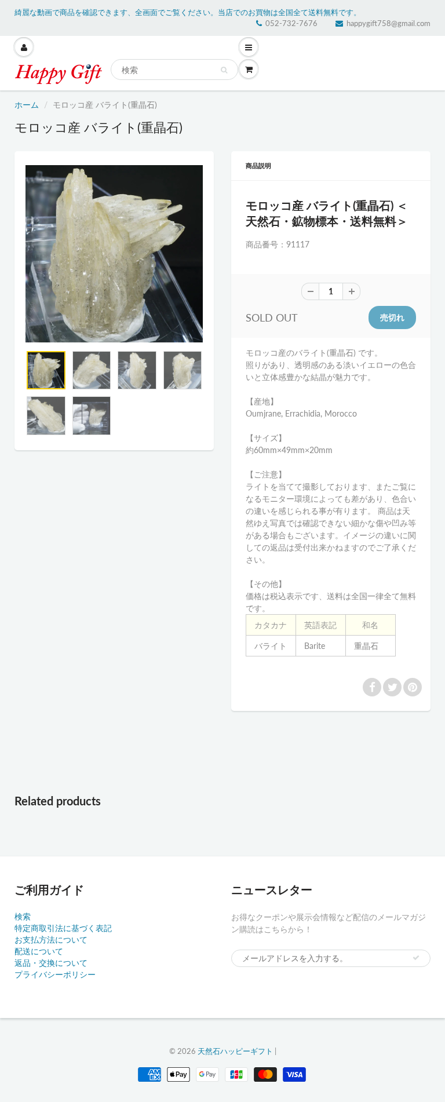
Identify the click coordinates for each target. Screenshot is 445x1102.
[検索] (224, 70)
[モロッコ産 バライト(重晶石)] (114, 253)
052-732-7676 (291, 23)
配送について (38, 951)
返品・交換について (50, 963)
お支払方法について (50, 939)
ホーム (26, 105)
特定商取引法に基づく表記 (63, 928)
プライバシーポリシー (55, 974)
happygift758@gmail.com (388, 23)
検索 (22, 916)
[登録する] (416, 957)
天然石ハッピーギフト (235, 1051)
